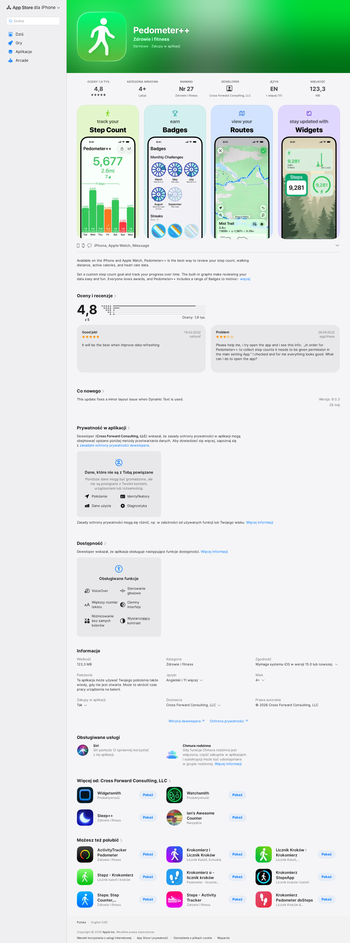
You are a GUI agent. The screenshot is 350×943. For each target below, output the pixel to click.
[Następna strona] (344, 172)
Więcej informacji (259, 522)
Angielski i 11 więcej (182, 680)
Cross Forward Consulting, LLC (191, 705)
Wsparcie (223, 938)
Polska (81, 922)
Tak (79, 705)
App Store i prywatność (152, 938)
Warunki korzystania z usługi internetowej (104, 938)
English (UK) (99, 922)
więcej (245, 279)
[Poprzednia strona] (71, 172)
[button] (33, 34)
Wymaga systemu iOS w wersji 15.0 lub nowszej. (294, 664)
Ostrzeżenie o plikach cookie (192, 938)
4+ (257, 680)
